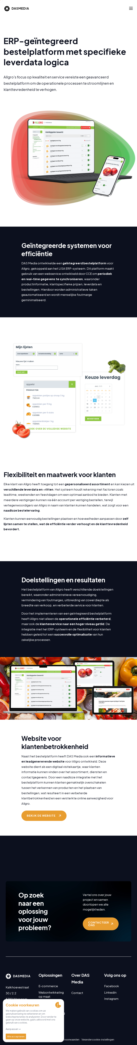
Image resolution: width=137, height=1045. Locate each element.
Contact (77, 993)
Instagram (111, 999)
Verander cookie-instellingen (98, 1039)
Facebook (111, 986)
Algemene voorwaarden (65, 1039)
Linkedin (110, 992)
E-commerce (48, 986)
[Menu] (131, 8)
